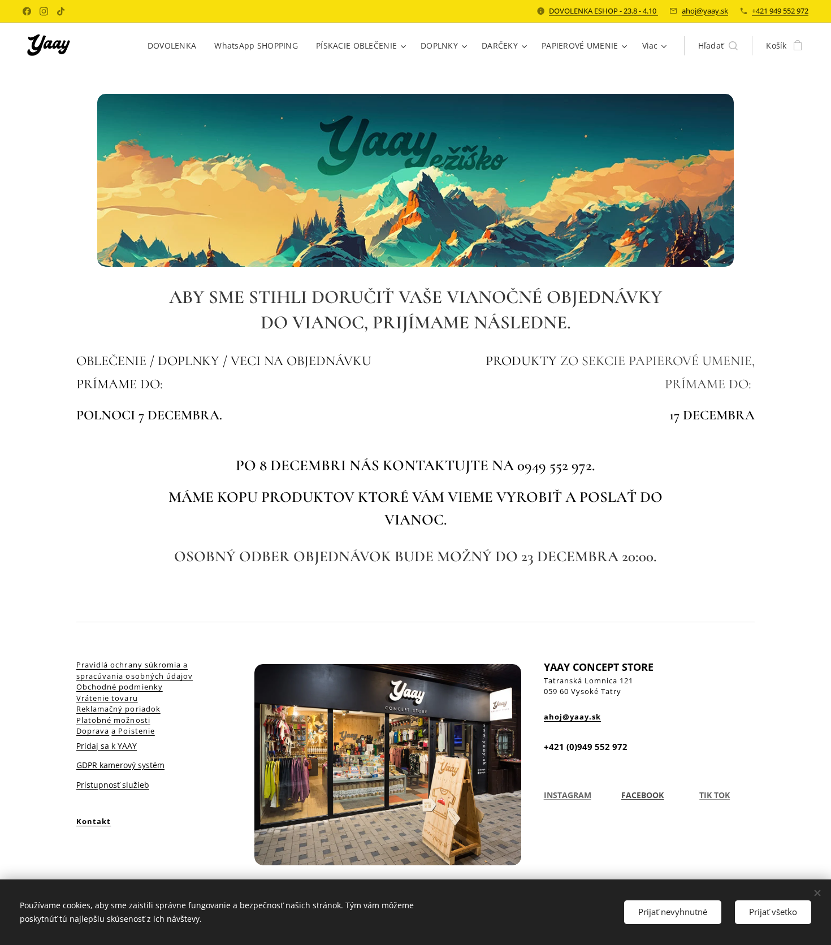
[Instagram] (44, 11)
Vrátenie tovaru (107, 698)
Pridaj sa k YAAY (106, 745)
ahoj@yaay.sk (705, 11)
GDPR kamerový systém (120, 765)
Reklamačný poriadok (118, 709)
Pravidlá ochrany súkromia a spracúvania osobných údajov (134, 670)
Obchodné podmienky (119, 687)
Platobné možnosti (113, 720)
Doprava (92, 731)
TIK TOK (714, 795)
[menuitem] (175, 46)
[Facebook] (27, 11)
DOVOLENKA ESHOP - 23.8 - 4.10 (603, 11)
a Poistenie (132, 731)
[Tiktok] (61, 11)
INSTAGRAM (567, 795)
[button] (718, 46)
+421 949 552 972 (780, 11)
